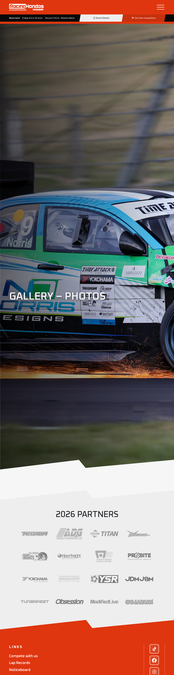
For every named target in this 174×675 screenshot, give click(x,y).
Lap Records (19, 663)
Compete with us (23, 656)
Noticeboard (19, 670)
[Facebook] (154, 660)
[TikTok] (154, 649)
